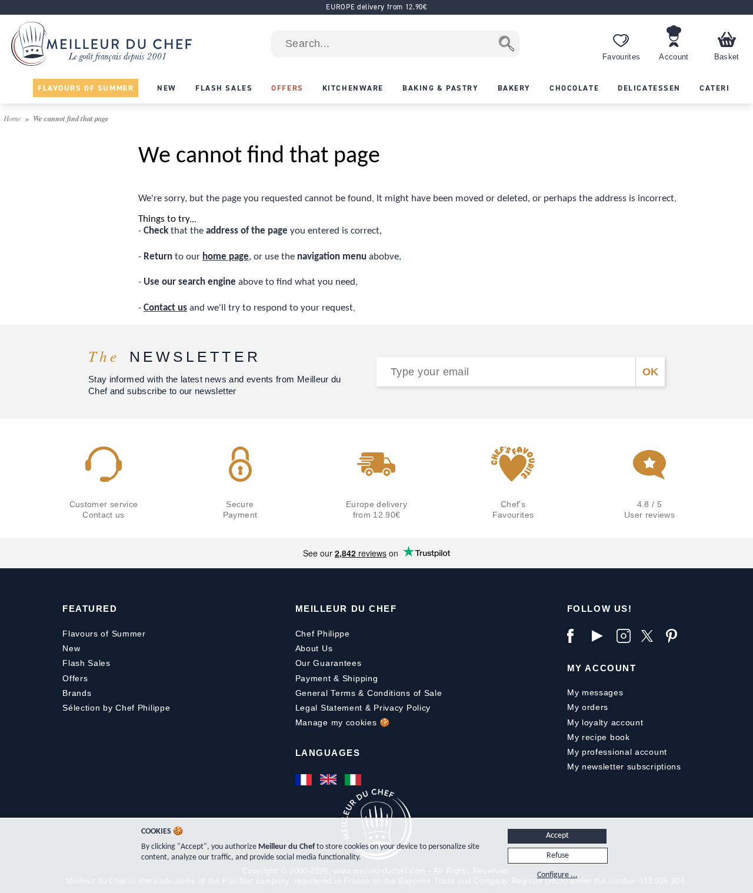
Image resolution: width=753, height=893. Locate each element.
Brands (76, 693)
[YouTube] (601, 636)
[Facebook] (576, 636)
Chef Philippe (322, 633)
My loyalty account (605, 722)
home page (225, 257)
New (71, 648)
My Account (601, 668)
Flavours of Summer (104, 633)
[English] (329, 779)
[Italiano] (354, 779)
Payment (313, 678)
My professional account (617, 752)
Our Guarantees (328, 663)
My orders (587, 707)
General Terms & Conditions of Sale (368, 693)
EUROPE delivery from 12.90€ (376, 6)
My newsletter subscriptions (624, 766)
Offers (75, 678)
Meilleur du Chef (346, 609)
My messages (595, 692)
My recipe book (598, 737)
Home (13, 118)
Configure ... (557, 875)
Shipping (360, 678)
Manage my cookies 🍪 (342, 722)
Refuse (558, 855)
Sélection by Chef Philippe (116, 707)
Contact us (165, 308)
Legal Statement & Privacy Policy (363, 707)
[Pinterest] (675, 636)
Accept (557, 835)
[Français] (304, 779)
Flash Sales (86, 663)
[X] (650, 636)
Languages (328, 753)
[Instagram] (626, 636)
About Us (314, 648)
